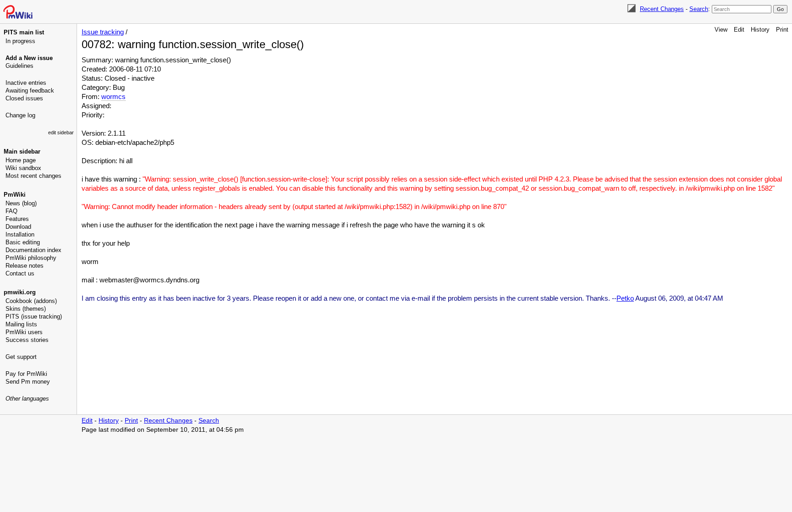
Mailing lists (21, 324)
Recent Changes (662, 9)
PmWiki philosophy (31, 257)
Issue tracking (103, 32)
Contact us (20, 273)
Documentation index (33, 250)
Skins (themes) (26, 308)
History (760, 29)
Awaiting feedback (30, 90)
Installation (20, 234)
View (721, 29)
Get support (21, 356)
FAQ (11, 211)
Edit (739, 29)
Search (698, 9)
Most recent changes (33, 175)
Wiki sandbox (23, 168)
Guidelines (19, 65)
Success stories (27, 339)
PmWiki (15, 194)
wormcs (113, 96)
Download (18, 226)
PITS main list (24, 32)
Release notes (25, 265)
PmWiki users (24, 332)
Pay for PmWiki (26, 373)
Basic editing (23, 242)
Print (782, 29)
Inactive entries (26, 82)
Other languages (27, 398)
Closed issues (24, 98)
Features (17, 218)
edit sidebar (61, 132)
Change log (20, 115)
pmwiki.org (20, 292)
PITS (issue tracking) (34, 316)
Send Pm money (28, 381)
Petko (625, 298)
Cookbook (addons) (31, 300)
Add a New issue (29, 58)
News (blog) (21, 203)
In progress (20, 41)
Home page (21, 160)
